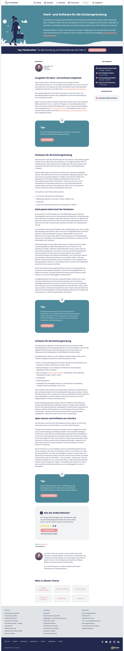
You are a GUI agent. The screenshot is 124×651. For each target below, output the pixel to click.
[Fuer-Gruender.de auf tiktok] (110, 642)
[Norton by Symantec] (115, 647)
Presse (60, 641)
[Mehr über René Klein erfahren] (39, 68)
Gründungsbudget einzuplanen (74, 89)
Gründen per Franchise (11, 621)
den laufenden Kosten (58, 108)
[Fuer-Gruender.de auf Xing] (102, 642)
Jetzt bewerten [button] (49, 530)
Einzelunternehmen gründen (51, 616)
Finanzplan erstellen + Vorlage (13, 623)
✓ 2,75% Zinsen (106, 83)
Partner (43, 641)
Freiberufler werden (49, 621)
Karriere (15, 641)
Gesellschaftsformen (11, 618)
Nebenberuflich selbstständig (13, 631)
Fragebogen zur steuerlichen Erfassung (54, 618)
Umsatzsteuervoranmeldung (90, 626)
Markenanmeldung (10, 628)
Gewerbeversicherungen (50, 626)
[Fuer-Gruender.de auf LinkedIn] (118, 642)
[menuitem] (37, 3)
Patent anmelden (10, 633)
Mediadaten (52, 641)
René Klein (46, 67)
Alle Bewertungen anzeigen (49, 533)
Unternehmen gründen (50, 633)
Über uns (7, 641)
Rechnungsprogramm (88, 623)
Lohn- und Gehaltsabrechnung (91, 621)
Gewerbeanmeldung (49, 623)
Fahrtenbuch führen (88, 618)
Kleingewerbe (8, 626)
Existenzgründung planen (12, 613)
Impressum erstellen (49, 631)
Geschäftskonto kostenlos (51, 628)
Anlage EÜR (46, 613)
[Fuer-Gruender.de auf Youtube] (106, 642)
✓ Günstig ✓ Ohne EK (107, 69)
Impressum (23, 641)
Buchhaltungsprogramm (89, 613)
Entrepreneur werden (11, 616)
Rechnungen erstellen (55, 373)
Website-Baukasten (88, 628)
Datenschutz (34, 641)
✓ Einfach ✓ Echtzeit (106, 79)
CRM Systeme (86, 616)
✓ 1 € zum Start (106, 74)
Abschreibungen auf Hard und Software (72, 110)
